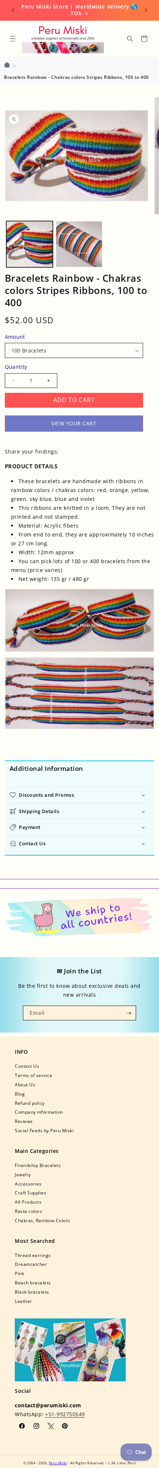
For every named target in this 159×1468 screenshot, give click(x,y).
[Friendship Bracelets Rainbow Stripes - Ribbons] (80, 620)
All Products (28, 1202)
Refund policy (30, 1103)
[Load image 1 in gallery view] (29, 244)
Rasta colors (28, 1211)
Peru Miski (58, 1463)
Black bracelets (32, 1292)
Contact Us (27, 1066)
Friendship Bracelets (38, 1165)
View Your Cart (73, 423)
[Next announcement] (146, 10)
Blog (20, 1094)
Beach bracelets (33, 1282)
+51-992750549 (65, 1414)
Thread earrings (33, 1255)
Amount (15, 336)
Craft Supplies (30, 1193)
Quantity (16, 366)
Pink (19, 1273)
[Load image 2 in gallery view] (79, 244)
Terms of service (33, 1075)
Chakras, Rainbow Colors (42, 1220)
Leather (23, 1301)
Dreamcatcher (31, 1264)
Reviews (24, 1121)
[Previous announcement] (13, 10)
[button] (12, 39)
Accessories (28, 1184)
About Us (25, 1084)
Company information (39, 1112)
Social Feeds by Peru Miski (44, 1130)
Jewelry (23, 1174)
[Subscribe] (129, 1013)
